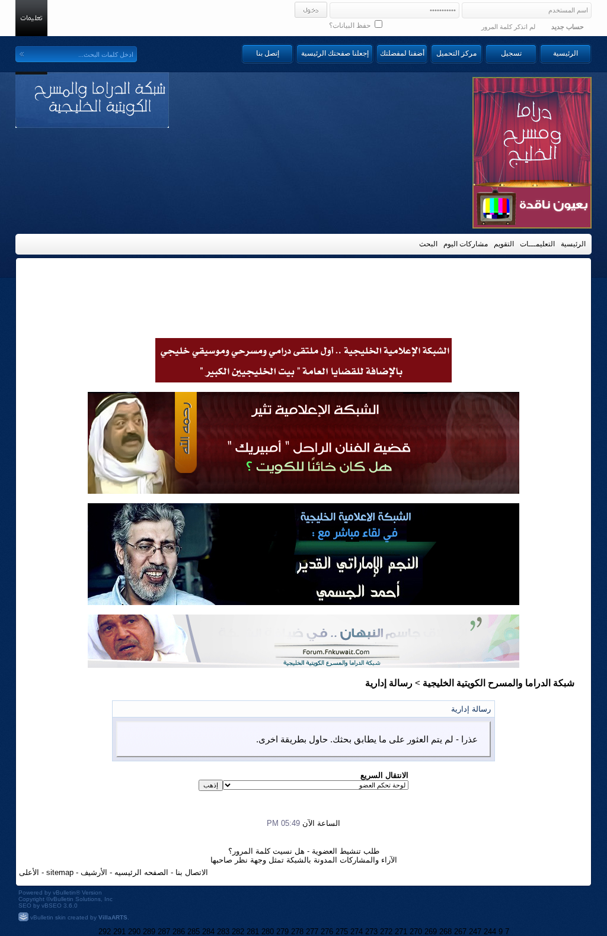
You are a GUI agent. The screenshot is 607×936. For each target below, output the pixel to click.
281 (253, 931)
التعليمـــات (537, 244)
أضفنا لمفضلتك (402, 53)
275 (342, 931)
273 (371, 931)
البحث (428, 244)
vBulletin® (66, 892)
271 (401, 931)
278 (297, 931)
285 (193, 931)
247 (475, 931)
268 (445, 931)
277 (312, 931)
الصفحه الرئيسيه (141, 872)
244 (490, 931)
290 (134, 931)
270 (416, 931)
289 (149, 931)
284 (208, 931)
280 (267, 931)
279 (282, 931)
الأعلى (29, 872)
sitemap (60, 872)
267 (460, 931)
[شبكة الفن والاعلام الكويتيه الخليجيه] (303, 491)
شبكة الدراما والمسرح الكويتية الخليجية (498, 683)
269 (430, 931)
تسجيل (511, 53)
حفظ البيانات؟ (350, 25)
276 (327, 931)
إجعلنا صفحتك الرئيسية (335, 53)
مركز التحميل (456, 53)
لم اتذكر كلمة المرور (508, 26)
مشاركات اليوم (465, 244)
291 (119, 931)
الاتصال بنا (191, 872)
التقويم (504, 244)
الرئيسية (565, 53)
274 (356, 931)
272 (386, 931)
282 (238, 931)
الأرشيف (94, 872)
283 (223, 931)
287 (164, 931)
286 (178, 931)
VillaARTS (112, 917)
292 (104, 931)
